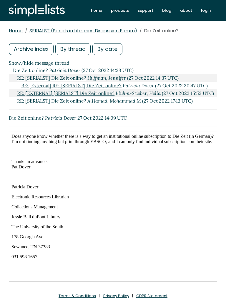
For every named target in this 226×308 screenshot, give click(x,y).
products (120, 10)
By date (107, 49)
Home (16, 30)
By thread (73, 49)
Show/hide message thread (39, 63)
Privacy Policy (116, 296)
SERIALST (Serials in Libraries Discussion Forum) (83, 30)
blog (166, 10)
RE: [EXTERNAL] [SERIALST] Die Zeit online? (65, 93)
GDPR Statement (151, 296)
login (206, 10)
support (145, 10)
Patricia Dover (60, 118)
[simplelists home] (37, 10)
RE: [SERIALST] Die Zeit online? (51, 78)
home (96, 10)
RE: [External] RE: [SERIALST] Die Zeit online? (71, 85)
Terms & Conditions (77, 296)
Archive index (31, 49)
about (186, 10)
